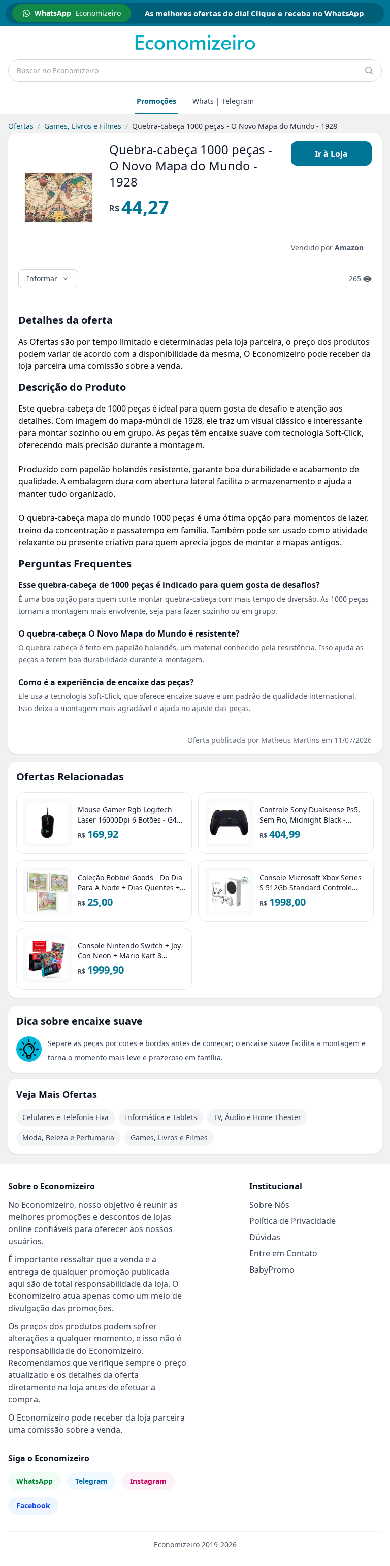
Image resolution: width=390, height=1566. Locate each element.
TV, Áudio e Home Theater (257, 1117)
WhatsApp (34, 1481)
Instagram (148, 1481)
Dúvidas (264, 1237)
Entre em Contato (283, 1253)
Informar (42, 278)
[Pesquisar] (368, 70)
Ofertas (21, 126)
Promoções (156, 101)
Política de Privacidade (292, 1220)
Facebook (33, 1505)
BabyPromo (272, 1269)
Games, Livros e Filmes (82, 126)
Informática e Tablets (161, 1117)
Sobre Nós (269, 1204)
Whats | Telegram (223, 101)
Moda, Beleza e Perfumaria (68, 1137)
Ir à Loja (331, 153)
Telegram (91, 1481)
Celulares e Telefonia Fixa (65, 1117)
